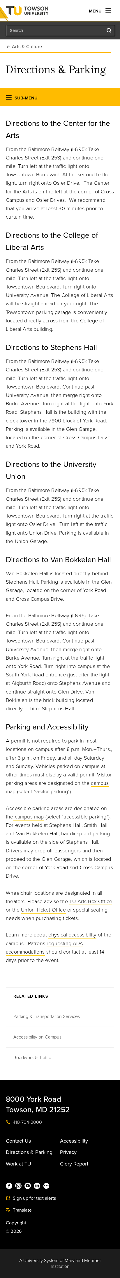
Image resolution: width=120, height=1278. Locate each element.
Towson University (39, 12)
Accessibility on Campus (37, 1037)
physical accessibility (72, 935)
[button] (9, 99)
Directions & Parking (29, 1152)
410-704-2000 (27, 1122)
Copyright (16, 1223)
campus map (28, 817)
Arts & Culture (27, 47)
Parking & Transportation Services (46, 1016)
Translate (22, 1210)
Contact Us (18, 1141)
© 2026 (14, 1231)
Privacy (68, 1152)
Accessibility (74, 1141)
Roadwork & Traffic (32, 1058)
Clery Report (74, 1164)
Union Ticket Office (43, 910)
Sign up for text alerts (34, 1198)
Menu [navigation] (96, 11)
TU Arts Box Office (90, 901)
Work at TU (18, 1164)
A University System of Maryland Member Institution (60, 1263)
